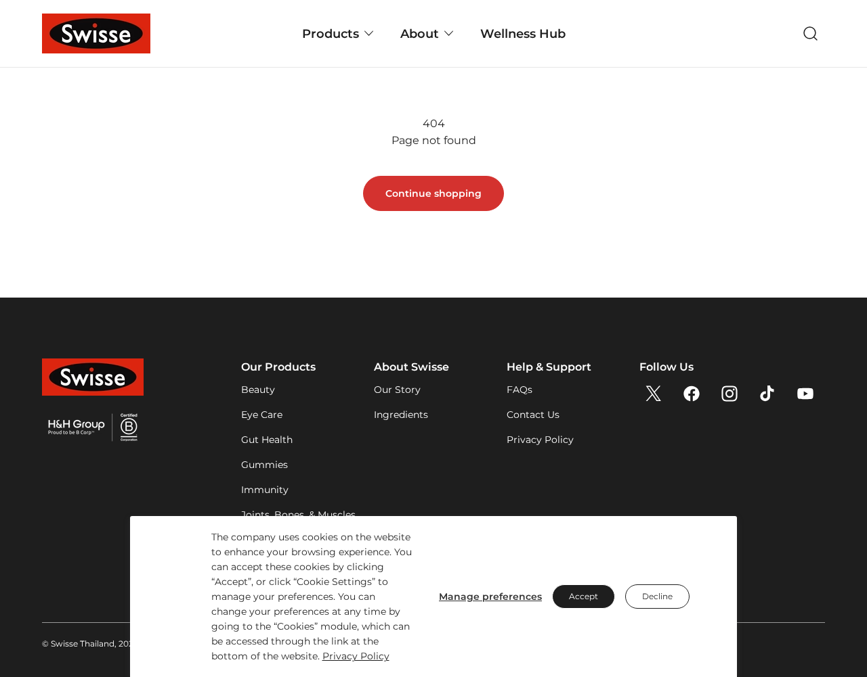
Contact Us (533, 414)
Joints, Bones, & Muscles (298, 515)
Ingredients (401, 414)
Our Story (397, 389)
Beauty (258, 389)
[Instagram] (729, 393)
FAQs (519, 389)
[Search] (811, 34)
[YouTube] (805, 393)
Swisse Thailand (82, 643)
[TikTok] (767, 393)
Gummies (264, 465)
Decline (657, 596)
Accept (583, 596)
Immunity (265, 490)
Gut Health (267, 440)
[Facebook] (691, 393)
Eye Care (261, 414)
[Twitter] (653, 393)
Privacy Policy (355, 656)
